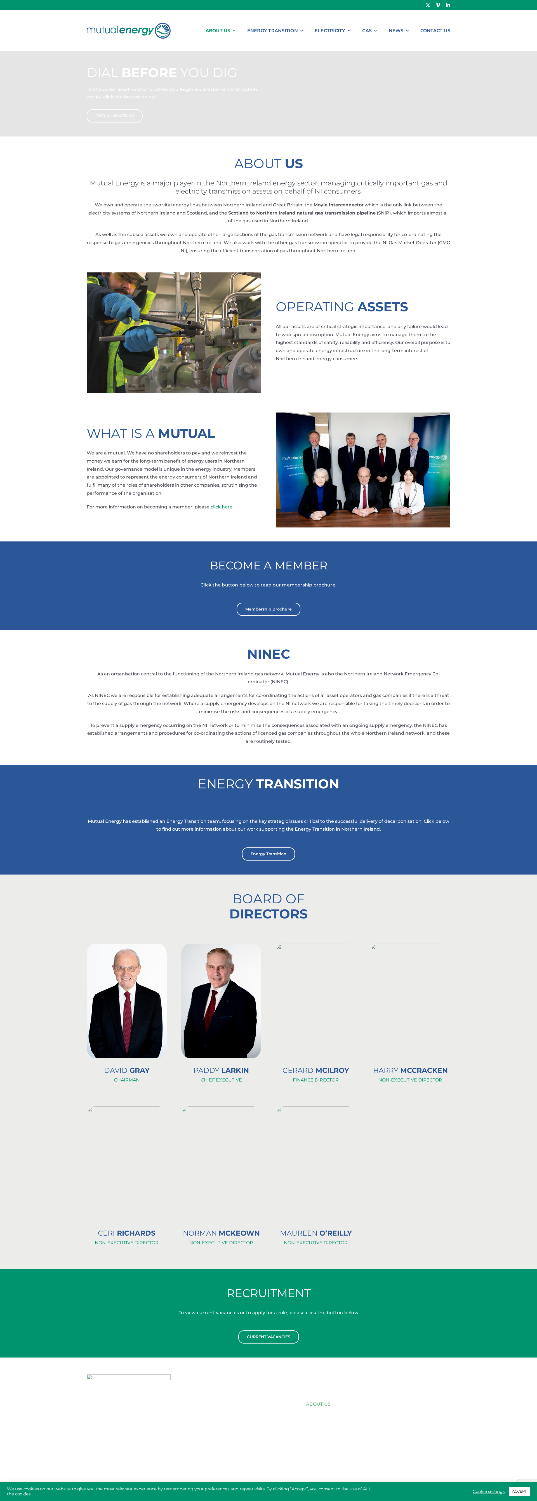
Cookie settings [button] (489, 1491)
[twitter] (428, 5)
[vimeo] (438, 5)
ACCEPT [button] (519, 1491)
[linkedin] (448, 5)
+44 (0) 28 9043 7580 (119, 1436)
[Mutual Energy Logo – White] (129, 1376)
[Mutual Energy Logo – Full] (129, 20)
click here (221, 507)
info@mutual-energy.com (132, 1443)
